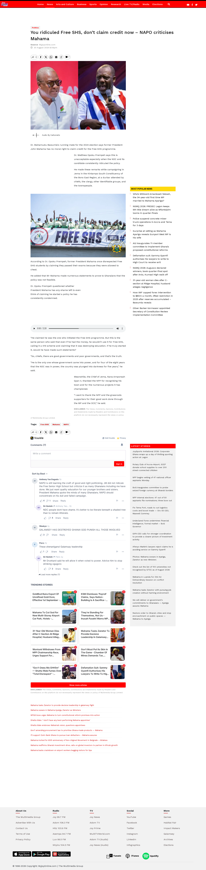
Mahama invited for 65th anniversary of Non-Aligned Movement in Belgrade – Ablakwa (69, 740)
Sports (93, 4)
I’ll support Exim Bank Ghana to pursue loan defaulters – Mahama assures (64, 735)
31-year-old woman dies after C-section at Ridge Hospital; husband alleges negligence (151, 283)
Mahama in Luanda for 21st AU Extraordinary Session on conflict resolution (148, 581)
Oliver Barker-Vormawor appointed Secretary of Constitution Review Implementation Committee (151, 311)
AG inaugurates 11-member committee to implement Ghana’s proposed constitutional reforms (151, 246)
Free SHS (44, 424)
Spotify (153, 855)
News (50, 4)
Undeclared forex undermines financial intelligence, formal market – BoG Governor (151, 525)
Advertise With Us (25, 822)
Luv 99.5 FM (59, 839)
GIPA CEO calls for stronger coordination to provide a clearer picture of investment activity (152, 538)
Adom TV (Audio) (99, 839)
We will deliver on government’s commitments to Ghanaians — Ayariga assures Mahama (151, 604)
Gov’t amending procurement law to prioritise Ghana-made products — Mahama (66, 730)
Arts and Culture (65, 4)
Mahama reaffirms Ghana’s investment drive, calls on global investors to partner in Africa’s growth (74, 745)
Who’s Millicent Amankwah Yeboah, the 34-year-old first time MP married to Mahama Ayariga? (152, 197)
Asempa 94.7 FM (62, 834)
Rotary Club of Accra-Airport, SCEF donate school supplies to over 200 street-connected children (150, 468)
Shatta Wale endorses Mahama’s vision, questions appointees (58, 725)
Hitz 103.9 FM (60, 828)
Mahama (56, 424)
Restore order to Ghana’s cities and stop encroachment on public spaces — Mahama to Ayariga (152, 617)
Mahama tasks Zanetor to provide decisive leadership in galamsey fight (62, 705)
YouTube (131, 817)
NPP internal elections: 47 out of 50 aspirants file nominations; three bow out (152, 500)
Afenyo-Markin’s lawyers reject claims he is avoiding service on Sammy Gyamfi (153, 550)
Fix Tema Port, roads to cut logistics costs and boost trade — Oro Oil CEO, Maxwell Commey (151, 512)
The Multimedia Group (28, 817)
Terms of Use (23, 834)
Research (116, 4)
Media (146, 4)
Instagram (132, 834)
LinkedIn (131, 839)
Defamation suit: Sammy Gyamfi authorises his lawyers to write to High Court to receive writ (151, 259)
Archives (168, 839)
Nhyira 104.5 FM (61, 845)
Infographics (133, 845)
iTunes (135, 855)
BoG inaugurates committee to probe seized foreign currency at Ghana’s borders (153, 490)
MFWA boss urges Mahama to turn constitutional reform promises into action (65, 715)
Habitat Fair (170, 822)
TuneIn (117, 855)
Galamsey (169, 834)
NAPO (66, 424)
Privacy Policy (23, 839)
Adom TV (95, 822)
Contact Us (22, 828)
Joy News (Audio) (99, 845)
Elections (157, 4)
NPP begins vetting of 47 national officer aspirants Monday (152, 480)
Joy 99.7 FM (59, 817)
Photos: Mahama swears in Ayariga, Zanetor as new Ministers (149, 560)
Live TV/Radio (131, 4)
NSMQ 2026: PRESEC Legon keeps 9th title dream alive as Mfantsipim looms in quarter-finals (152, 209)
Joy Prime (95, 828)
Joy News (95, 817)
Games (167, 817)
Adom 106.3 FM (61, 822)
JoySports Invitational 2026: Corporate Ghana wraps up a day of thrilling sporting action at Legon (153, 455)
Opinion (104, 4)
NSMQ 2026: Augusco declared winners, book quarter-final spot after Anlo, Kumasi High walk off (150, 271)
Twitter (130, 828)
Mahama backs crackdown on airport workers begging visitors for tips (61, 750)
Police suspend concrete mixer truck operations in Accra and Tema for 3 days (152, 222)
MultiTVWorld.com (100, 834)
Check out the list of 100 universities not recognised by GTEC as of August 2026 (152, 570)
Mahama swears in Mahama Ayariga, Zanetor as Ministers (56, 710)
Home (40, 4)
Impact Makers (172, 828)
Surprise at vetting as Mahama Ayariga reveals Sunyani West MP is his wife (152, 234)
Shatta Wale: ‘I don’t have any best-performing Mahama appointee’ (60, 720)
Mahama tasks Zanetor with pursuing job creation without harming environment (152, 593)
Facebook (132, 822)
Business (81, 4)
